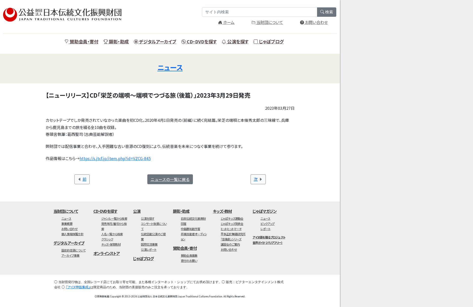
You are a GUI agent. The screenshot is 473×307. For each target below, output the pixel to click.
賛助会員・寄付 (84, 41)
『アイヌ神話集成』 (78, 287)
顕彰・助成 (118, 41)
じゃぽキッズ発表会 (232, 223)
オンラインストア (106, 253)
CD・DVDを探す (201, 41)
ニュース (170, 67)
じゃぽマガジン (265, 211)
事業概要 (66, 223)
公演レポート (148, 249)
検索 (328, 12)
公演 (136, 211)
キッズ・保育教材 (111, 244)
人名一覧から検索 (112, 234)
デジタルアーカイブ (157, 41)
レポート (265, 229)
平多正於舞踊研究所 (233, 234)
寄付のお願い (189, 260)
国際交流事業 (149, 244)
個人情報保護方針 (72, 234)
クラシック (107, 239)
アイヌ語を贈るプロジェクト (269, 237)
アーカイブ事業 (70, 255)
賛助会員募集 (189, 255)
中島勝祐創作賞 (190, 229)
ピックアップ (267, 223)
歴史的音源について (73, 250)
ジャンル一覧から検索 (114, 218)
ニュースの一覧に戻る (170, 179)
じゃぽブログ (271, 41)
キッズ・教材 (222, 211)
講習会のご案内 (230, 244)
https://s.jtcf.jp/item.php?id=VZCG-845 (115, 158)
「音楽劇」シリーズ (231, 239)
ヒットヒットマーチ (231, 229)
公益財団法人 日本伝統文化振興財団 (64, 14)
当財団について (269, 22)
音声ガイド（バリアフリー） (267, 242)
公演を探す (237, 41)
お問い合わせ (316, 22)
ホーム (228, 22)
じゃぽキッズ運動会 (232, 218)
